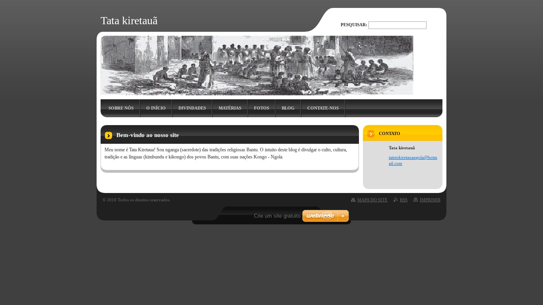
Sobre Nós (121, 108)
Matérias (230, 108)
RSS (403, 199)
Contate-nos (323, 108)
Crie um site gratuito (277, 216)
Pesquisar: (354, 24)
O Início (156, 108)
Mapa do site (372, 199)
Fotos (261, 108)
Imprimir (430, 199)
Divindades (192, 108)
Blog (288, 108)
